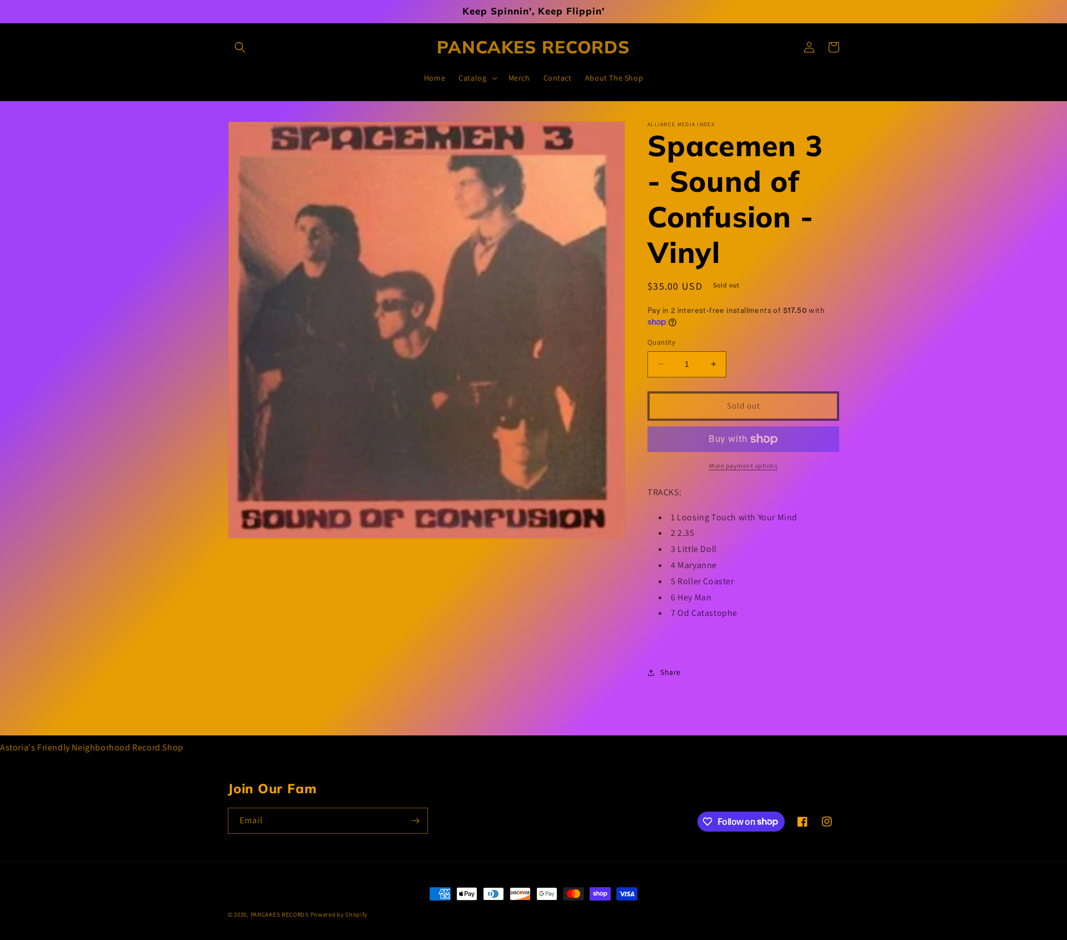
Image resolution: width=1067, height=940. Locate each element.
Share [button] (670, 672)
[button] (240, 47)
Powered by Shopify (339, 914)
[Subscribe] (415, 821)
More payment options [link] (743, 465)
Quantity (661, 342)
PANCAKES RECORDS (280, 914)
